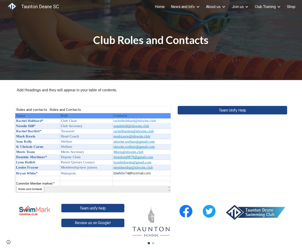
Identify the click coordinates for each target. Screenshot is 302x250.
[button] (8, 242)
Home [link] (160, 6)
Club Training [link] (265, 6)
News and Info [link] (183, 6)
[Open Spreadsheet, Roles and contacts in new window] (162, 112)
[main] (151, 40)
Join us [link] (238, 6)
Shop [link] (291, 6)
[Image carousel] (151, 224)
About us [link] (213, 6)
